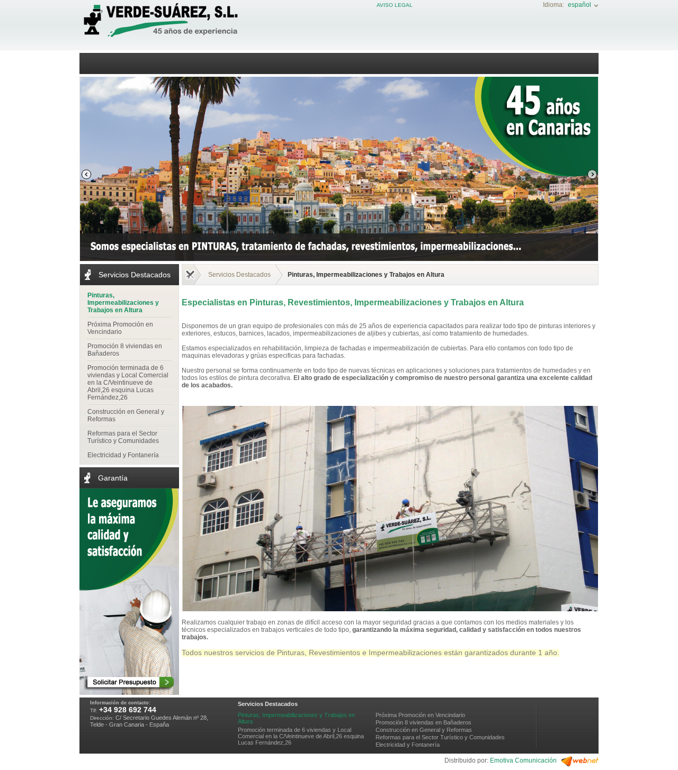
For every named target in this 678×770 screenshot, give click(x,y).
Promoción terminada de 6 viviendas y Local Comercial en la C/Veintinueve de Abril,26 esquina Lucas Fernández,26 (127, 382)
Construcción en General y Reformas (125, 415)
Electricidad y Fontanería (123, 455)
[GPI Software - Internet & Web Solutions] (580, 764)
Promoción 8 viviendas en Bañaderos (124, 349)
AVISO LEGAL (395, 5)
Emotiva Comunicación (523, 760)
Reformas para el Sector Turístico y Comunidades (123, 437)
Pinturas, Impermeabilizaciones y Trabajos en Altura (123, 303)
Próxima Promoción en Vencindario (120, 328)
